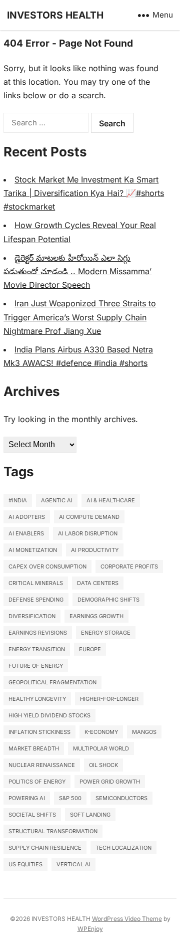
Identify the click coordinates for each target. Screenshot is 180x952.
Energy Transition (36, 649)
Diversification (32, 616)
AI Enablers (26, 533)
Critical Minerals (35, 583)
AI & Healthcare (110, 500)
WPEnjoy (90, 928)
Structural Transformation (53, 831)
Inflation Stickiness (39, 731)
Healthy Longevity (37, 698)
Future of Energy (35, 665)
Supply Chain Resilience (45, 847)
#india (17, 500)
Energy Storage (105, 632)
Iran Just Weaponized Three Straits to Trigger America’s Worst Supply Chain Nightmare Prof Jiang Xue (80, 316)
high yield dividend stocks (49, 715)
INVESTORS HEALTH (55, 15)
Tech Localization (124, 847)
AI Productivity (94, 549)
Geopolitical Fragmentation (52, 682)
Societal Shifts (32, 814)
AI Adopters (26, 516)
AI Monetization (32, 549)
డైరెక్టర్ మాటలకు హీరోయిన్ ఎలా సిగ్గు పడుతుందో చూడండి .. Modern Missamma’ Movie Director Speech (78, 271)
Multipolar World (101, 748)
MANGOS (144, 731)
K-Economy (101, 731)
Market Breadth (33, 748)
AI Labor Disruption (88, 533)
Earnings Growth (97, 616)
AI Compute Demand (89, 516)
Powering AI (26, 798)
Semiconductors (122, 798)
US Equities (25, 864)
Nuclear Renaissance (41, 765)
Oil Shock (103, 765)
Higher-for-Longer (109, 698)
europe (90, 649)
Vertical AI (73, 864)
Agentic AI (56, 500)
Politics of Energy (37, 781)
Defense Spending (36, 599)
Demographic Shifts (109, 599)
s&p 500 (70, 798)
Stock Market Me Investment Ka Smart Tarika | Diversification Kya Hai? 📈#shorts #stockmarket (84, 193)
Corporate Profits (129, 566)
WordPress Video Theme (127, 918)
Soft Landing (90, 814)
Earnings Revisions (37, 632)
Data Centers (97, 583)
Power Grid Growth (110, 781)
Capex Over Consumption (47, 566)
